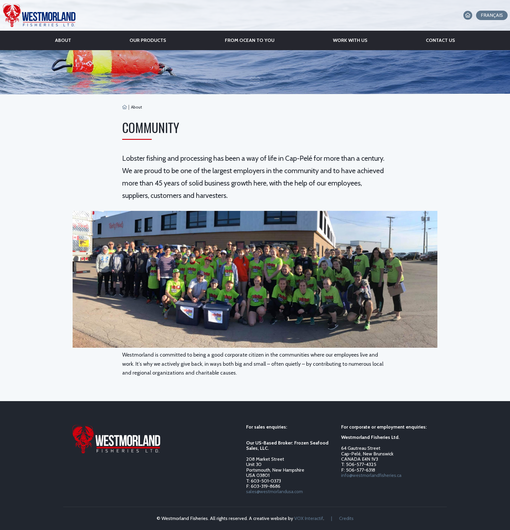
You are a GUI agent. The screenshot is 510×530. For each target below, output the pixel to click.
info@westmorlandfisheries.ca (371, 475)
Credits (346, 518)
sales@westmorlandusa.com (274, 491)
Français (492, 15)
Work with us (350, 40)
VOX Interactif (308, 518)
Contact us (440, 40)
